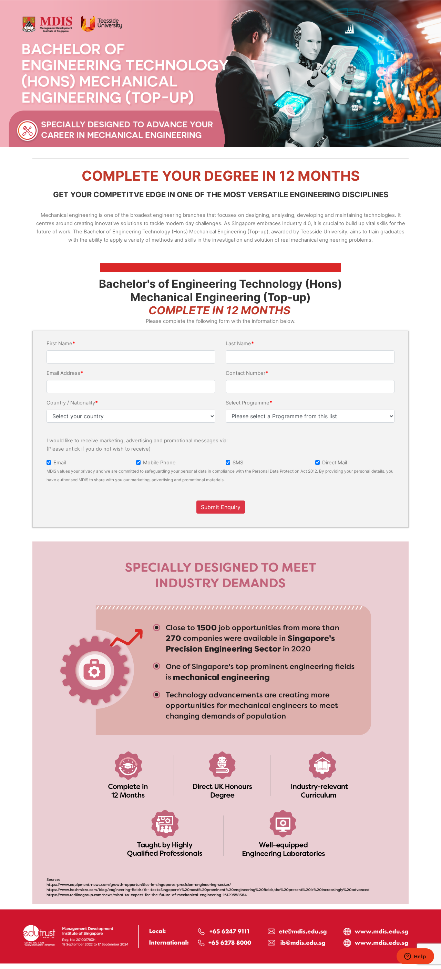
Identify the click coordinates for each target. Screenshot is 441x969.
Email (59, 463)
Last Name (238, 343)
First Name (59, 343)
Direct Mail (334, 463)
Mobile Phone (159, 463)
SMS (238, 463)
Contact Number (245, 373)
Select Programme (247, 403)
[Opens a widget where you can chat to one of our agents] (415, 957)
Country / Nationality (71, 403)
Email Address (63, 373)
